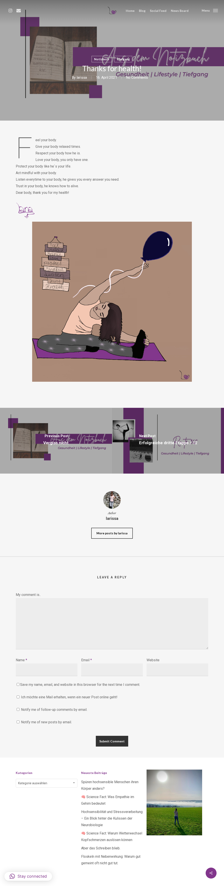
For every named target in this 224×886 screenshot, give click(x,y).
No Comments (137, 77)
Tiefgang (123, 59)
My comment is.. (28, 595)
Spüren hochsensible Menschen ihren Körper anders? (109, 785)
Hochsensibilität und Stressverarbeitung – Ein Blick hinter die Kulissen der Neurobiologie (112, 818)
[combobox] (46, 783)
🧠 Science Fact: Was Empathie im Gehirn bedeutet (107, 800)
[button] (28, 876)
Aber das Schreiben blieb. (100, 848)
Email (86, 660)
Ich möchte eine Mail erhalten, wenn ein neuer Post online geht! (68, 697)
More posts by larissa (112, 533)
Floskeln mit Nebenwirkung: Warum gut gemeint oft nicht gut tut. (110, 859)
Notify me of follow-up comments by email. (54, 710)
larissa (82, 77)
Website (153, 660)
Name (21, 660)
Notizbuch (101, 59)
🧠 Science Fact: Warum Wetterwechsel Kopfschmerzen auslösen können (111, 836)
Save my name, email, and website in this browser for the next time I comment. (80, 685)
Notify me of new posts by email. (46, 722)
